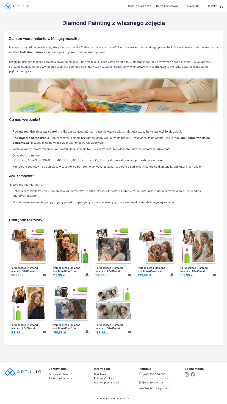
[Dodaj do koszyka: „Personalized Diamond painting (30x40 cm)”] (87, 274)
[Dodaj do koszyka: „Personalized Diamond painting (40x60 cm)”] (214, 274)
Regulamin (100, 374)
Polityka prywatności (106, 382)
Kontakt (212, 6)
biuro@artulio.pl (153, 382)
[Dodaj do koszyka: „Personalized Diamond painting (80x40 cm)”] (129, 331)
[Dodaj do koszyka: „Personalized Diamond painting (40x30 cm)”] (129, 274)
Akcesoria (193, 6)
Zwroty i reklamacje (60, 378)
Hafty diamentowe (167, 6)
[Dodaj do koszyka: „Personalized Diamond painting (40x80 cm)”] (44, 331)
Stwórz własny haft (139, 6)
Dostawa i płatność (60, 374)
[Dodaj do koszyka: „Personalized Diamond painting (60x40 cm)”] (87, 331)
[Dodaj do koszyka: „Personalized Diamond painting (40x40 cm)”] (172, 274)
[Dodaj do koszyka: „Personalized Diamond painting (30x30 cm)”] (44, 274)
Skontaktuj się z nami (157, 388)
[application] (180, 6)
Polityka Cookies (104, 378)
